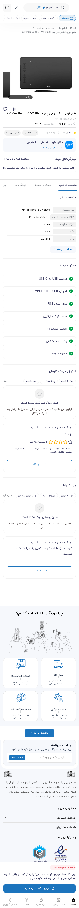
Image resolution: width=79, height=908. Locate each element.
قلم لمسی (40, 28)
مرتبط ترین (67, 381)
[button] (14, 109)
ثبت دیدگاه (40, 464)
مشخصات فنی (68, 185)
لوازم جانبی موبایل (57, 28)
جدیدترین (31, 381)
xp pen (62, 124)
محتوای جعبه (43, 185)
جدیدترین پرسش (27, 495)
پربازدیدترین (49, 381)
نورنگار (72, 28)
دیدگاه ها (20, 185)
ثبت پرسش (39, 571)
